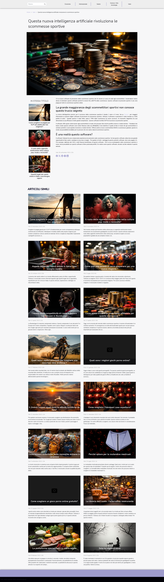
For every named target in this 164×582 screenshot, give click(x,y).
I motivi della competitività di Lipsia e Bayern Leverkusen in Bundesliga (54, 314)
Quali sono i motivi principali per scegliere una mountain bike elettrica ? (54, 361)
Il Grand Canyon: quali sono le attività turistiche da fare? (54, 408)
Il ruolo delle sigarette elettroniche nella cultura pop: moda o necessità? (39, 150)
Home (28, 12)
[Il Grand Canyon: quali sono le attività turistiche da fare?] (54, 396)
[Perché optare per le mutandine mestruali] (110, 444)
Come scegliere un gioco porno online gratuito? (54, 501)
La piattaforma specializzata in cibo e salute (54, 548)
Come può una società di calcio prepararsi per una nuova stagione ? (110, 267)
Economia (67, 4)
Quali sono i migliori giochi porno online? (109, 360)
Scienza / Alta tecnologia (114, 4)
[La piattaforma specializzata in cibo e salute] (54, 537)
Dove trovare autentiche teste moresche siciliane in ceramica (54, 455)
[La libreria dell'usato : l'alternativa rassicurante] (110, 490)
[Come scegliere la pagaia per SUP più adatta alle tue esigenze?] (39, 112)
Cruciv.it (126, 114)
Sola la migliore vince (109, 548)
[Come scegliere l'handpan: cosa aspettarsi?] (110, 396)
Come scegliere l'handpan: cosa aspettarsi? (109, 407)
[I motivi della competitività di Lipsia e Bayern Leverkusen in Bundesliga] (54, 303)
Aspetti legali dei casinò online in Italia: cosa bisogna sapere (39, 176)
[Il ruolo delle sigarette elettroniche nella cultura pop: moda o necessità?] (39, 138)
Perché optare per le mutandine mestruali (110, 454)
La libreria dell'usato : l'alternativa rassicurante (110, 501)
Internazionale (83, 4)
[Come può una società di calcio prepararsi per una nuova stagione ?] (110, 256)
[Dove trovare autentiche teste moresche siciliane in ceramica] (54, 444)
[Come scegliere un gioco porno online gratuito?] (54, 490)
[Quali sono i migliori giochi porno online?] (110, 350)
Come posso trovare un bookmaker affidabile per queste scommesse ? (109, 314)
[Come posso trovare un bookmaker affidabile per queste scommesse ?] (110, 303)
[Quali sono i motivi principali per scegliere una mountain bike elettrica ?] (54, 349)
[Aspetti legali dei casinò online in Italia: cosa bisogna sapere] (39, 164)
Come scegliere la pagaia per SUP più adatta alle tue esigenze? (39, 125)
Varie (129, 4)
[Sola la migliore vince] (110, 537)
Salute (99, 4)
